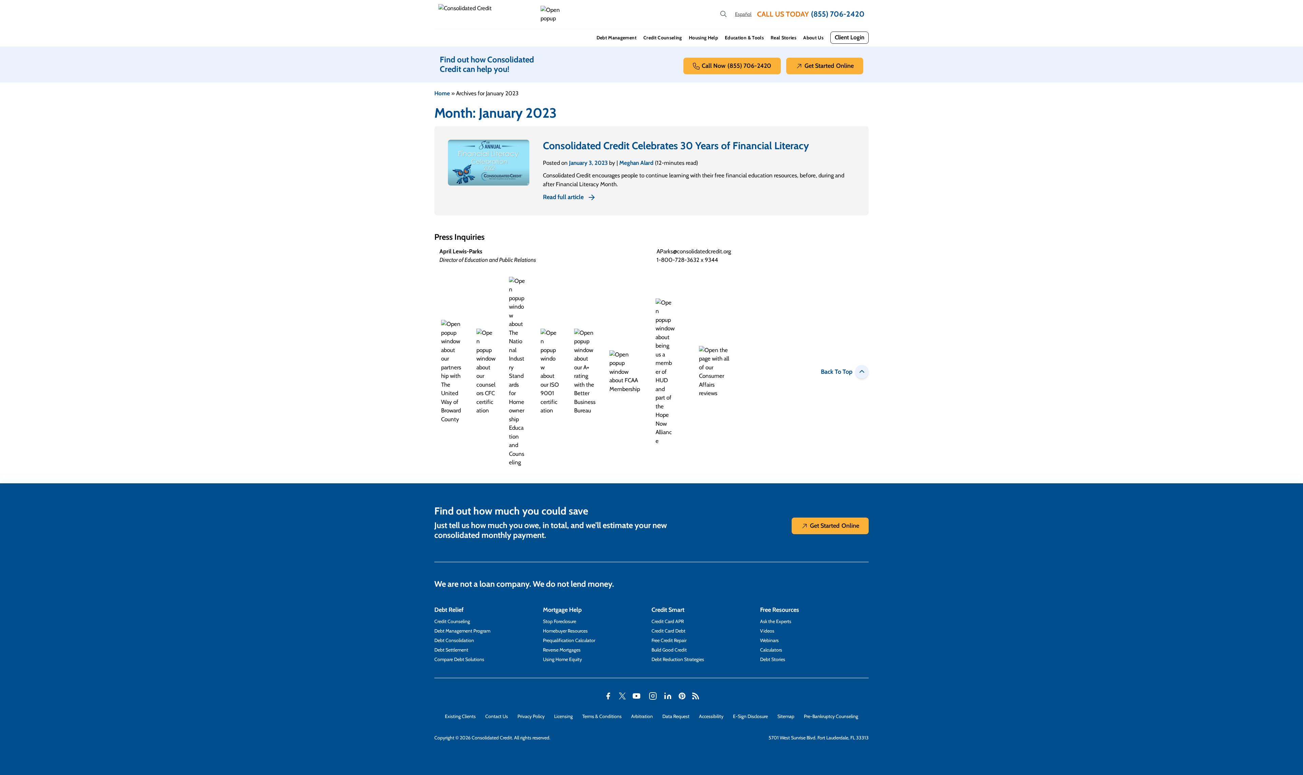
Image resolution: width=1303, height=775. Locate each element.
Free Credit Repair (669, 640)
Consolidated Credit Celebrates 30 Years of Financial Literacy (676, 145)
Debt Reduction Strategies (678, 659)
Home (442, 93)
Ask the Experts (775, 621)
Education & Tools (744, 38)
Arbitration (642, 716)
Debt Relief (449, 610)
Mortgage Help (562, 610)
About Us (813, 38)
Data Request (676, 716)
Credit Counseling (662, 38)
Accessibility (711, 716)
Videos (767, 631)
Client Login (849, 37)
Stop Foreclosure (559, 621)
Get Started (829, 66)
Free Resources (779, 610)
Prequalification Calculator (569, 640)
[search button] (723, 14)
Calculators (771, 650)
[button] (551, 14)
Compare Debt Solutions (459, 659)
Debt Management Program (462, 631)
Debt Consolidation (454, 640)
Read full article (563, 197)
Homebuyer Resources (565, 631)
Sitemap (785, 716)
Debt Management (617, 38)
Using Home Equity (562, 659)
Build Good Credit (669, 650)
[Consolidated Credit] (486, 14)
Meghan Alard (636, 162)
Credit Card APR (668, 621)
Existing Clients (460, 716)
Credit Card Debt (668, 631)
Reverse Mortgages (562, 650)
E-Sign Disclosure (750, 716)
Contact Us (496, 716)
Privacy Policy (531, 716)
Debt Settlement (451, 650)
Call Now (736, 66)
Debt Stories (772, 659)
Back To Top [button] (836, 371)
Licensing (563, 716)
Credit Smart (668, 610)
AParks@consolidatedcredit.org (694, 251)
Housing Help (703, 38)
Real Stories (783, 38)
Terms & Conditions (602, 716)
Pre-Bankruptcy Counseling (831, 716)
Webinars (769, 640)
